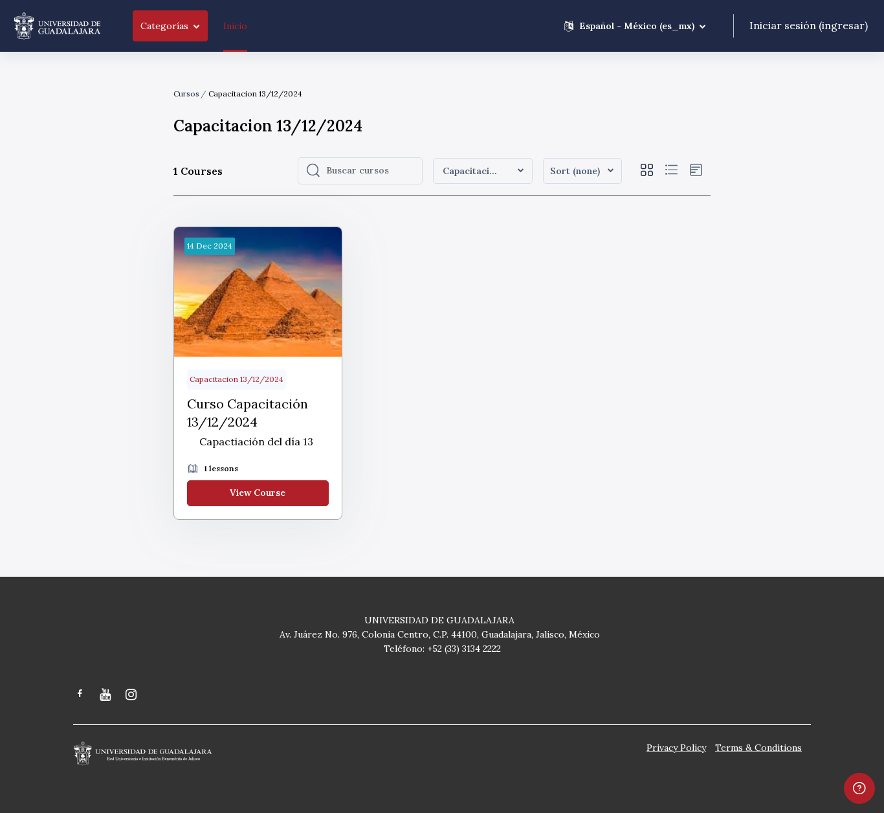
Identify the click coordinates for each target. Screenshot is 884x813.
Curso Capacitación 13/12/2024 (247, 412)
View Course (257, 492)
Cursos (186, 93)
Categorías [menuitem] (164, 26)
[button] (635, 25)
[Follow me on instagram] (132, 695)
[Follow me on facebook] (80, 695)
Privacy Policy (676, 747)
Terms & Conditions (758, 747)
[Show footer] (859, 788)
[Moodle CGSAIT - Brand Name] (57, 26)
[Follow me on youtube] (106, 695)
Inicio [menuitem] (235, 26)
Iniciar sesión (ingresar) (808, 25)
